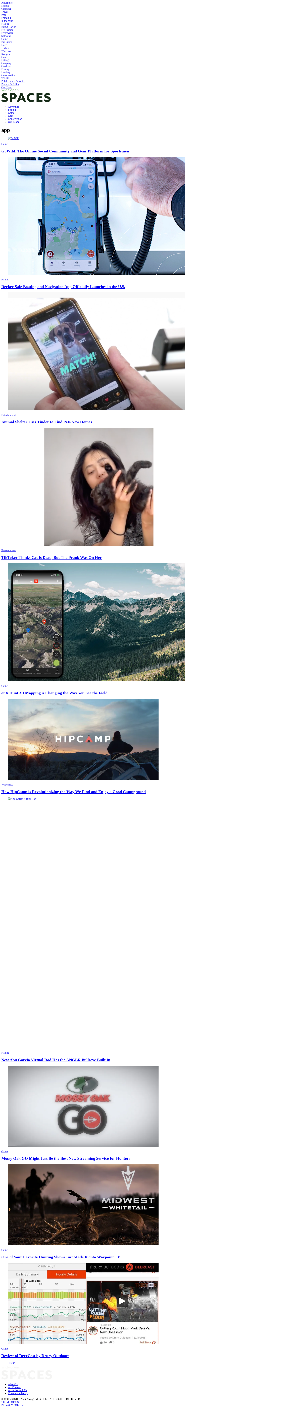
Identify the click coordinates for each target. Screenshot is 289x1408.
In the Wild (7, 20)
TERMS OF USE (10, 1402)
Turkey (5, 48)
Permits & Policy (10, 84)
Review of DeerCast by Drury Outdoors (35, 1356)
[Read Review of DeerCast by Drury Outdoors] (144, 1304)
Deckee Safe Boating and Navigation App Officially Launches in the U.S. (63, 286)
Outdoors (6, 66)
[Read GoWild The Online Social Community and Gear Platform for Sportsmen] (144, 138)
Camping (6, 8)
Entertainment (8, 415)
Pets (3, 14)
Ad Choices (14, 1387)
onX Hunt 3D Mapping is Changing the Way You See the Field (54, 693)
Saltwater (6, 36)
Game (4, 39)
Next (12, 1362)
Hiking (5, 5)
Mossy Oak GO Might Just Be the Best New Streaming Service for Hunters (65, 1158)
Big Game (6, 42)
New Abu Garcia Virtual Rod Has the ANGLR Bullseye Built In (55, 1060)
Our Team (6, 87)
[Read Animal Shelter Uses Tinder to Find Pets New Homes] (144, 351)
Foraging (6, 17)
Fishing (5, 23)
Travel (4, 11)
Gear (4, 57)
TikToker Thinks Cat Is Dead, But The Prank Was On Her (51, 557)
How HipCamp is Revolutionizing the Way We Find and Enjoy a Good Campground (73, 792)
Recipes (5, 54)
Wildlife (5, 78)
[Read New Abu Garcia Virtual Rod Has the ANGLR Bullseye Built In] (144, 923)
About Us (13, 1384)
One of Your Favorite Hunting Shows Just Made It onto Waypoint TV (60, 1257)
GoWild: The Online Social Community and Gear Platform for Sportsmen (65, 151)
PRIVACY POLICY (12, 1405)
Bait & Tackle (8, 26)
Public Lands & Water (13, 81)
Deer (4, 45)
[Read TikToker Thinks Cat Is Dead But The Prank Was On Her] (144, 487)
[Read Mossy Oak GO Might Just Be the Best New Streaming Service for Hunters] (144, 1106)
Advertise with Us (17, 1390)
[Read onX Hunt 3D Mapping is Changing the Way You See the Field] (144, 622)
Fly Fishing (7, 29)
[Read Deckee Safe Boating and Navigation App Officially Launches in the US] (144, 216)
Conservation (8, 75)
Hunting (5, 72)
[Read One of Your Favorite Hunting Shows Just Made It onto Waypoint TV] (144, 1205)
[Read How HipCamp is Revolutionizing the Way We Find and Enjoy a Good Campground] (144, 739)
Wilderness (7, 784)
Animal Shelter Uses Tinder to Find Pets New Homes (46, 422)
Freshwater (7, 32)
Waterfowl (6, 51)
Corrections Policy (18, 1393)
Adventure (7, 2)
